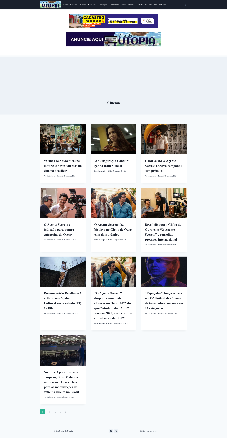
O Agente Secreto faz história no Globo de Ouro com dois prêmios (113, 229)
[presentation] (63, 139)
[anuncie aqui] (113, 45)
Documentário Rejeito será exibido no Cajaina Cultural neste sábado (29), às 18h (63, 300)
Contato (148, 4)
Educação (103, 4)
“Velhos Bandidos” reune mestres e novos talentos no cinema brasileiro (63, 165)
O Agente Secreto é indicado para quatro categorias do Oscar (59, 229)
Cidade (140, 4)
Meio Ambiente (127, 4)
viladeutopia (51, 176)
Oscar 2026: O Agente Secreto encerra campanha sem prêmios (163, 165)
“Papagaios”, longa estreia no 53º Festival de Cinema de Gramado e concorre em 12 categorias (164, 300)
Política (82, 4)
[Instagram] (116, 431)
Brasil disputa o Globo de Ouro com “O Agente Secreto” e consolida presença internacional (163, 232)
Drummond (114, 4)
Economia (92, 4)
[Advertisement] (113, 73)
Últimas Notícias (70, 4)
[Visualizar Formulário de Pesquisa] (185, 5)
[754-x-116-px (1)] (113, 27)
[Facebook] (111, 431)
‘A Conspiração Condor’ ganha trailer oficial (111, 163)
